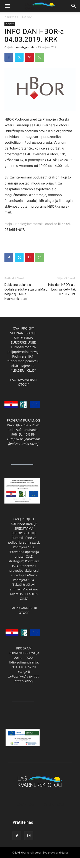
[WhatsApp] (39, 57)
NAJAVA (27, 16)
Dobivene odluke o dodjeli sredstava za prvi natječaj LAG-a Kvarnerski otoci (22, 292)
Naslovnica (11, 16)
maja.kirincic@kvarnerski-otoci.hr (30, 224)
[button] (7, 6)
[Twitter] (19, 57)
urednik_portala (24, 47)
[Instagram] (28, 835)
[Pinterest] (29, 57)
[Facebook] (8, 57)
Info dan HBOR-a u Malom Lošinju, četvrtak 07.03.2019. (58, 289)
